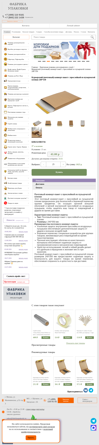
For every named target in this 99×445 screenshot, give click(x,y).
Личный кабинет (73, 26)
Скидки (39, 32)
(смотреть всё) (19, 220)
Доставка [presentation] (40, 184)
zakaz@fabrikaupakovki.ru (16, 418)
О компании (16, 32)
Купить (59, 172)
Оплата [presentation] (39, 188)
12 (87, 61)
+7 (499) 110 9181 (14, 15)
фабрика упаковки (18, 6)
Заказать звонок (12, 21)
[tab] (64, 180)
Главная (7, 32)
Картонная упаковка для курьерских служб (56, 67)
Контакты (25, 26)
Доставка (68, 32)
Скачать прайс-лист (16, 276)
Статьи (83, 32)
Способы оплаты (35, 410)
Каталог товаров (28, 32)
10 (79, 61)
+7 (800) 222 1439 (14, 17)
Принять (31, 438)
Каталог (16, 37)
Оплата (76, 32)
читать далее (23, 232)
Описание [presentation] (40, 181)
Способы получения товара (53, 32)
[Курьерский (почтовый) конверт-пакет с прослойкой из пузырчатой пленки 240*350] (58, 119)
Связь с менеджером (87, 400)
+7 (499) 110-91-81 (52, 400)
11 (83, 61)
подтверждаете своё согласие (42, 427)
